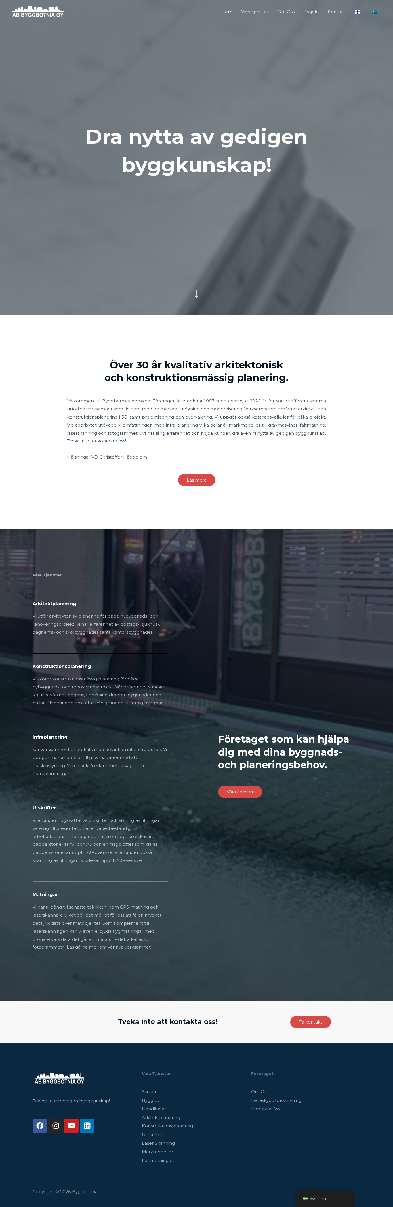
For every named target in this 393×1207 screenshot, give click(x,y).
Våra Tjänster (255, 11)
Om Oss (286, 11)
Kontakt (336, 11)
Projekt (311, 11)
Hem (226, 11)
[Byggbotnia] (38, 11)
